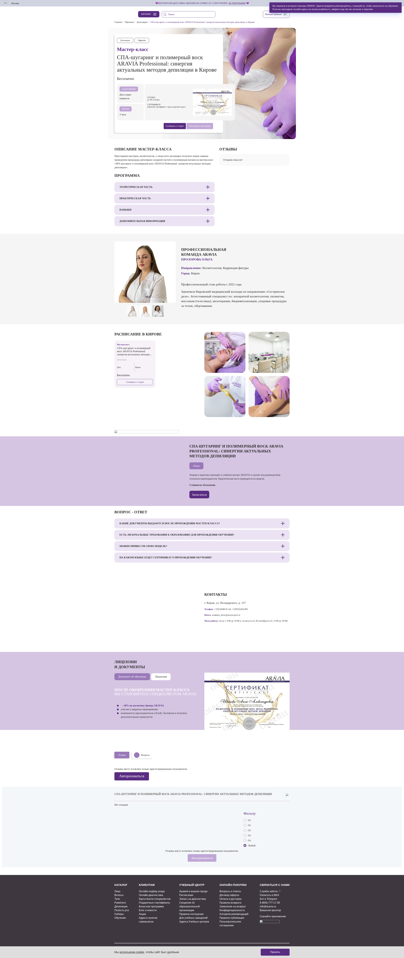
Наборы (119, 914)
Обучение (129, 22)
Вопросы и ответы (230, 891)
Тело (117, 899)
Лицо (117, 891)
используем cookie (132, 952)
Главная (118, 22)
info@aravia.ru (268, 906)
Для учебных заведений (193, 917)
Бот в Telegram (268, 899)
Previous (164, 297)
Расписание (186, 895)
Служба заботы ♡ (270, 891)
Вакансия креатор (270, 910)
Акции (142, 914)
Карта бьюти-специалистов (155, 899)
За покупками (237, 3)
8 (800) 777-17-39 (270, 902)
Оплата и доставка (230, 899)
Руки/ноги (120, 902)
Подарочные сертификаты (154, 902)
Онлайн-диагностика (151, 895)
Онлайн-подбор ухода (152, 891)
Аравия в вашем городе (193, 891)
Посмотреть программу (200, 126)
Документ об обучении (132, 676)
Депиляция (142, 22)
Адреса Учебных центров (194, 921)
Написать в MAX (269, 895)
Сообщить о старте (135, 382)
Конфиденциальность (232, 910)
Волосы (119, 895)
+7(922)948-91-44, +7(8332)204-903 (231, 609)
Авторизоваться (131, 776)
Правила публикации (232, 917)
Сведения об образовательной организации (189, 906)
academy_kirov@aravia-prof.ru (226, 615)
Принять (275, 952)
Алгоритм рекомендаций (234, 914)
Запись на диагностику (192, 899)
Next (171, 297)
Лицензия (161, 676)
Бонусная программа (151, 906)
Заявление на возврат (233, 906)
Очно (196, 465)
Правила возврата (230, 902)
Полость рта (121, 910)
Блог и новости (148, 910)
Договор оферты (229, 895)
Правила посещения (191, 914)
